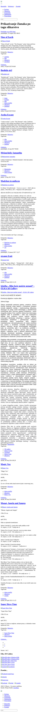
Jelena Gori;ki (8, 451)
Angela (6, 595)
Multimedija (7, 14)
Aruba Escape (7, 115)
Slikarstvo (7, 11)
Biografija (3, 6)
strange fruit (6, 256)
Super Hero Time (9, 604)
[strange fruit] (5, 260)
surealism (7, 61)
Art (5, 247)
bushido (6, 99)
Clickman (7, 452)
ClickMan (16, 688)
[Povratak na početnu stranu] (1, 691)
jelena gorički (8, 103)
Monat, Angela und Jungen (13, 503)
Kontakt (18, 6)
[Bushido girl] (5, 74)
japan (5, 98)
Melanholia (7, 169)
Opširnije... (4, 65)
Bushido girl (6, 70)
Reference (11, 6)
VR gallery (7, 449)
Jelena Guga (7, 454)
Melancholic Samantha (11, 153)
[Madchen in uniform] (7, 185)
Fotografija (7, 13)
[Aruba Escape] (5, 118)
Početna (6, 9)
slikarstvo (7, 60)
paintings (6, 106)
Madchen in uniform (10, 181)
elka (5, 58)
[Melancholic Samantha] (8, 156)
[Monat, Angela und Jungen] (9, 507)
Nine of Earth (7, 37)
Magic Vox (6, 464)
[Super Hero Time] (6, 608)
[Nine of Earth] (5, 41)
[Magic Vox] (4, 468)
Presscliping (7, 16)
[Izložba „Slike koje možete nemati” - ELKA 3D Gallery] (17, 292)
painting (6, 57)
